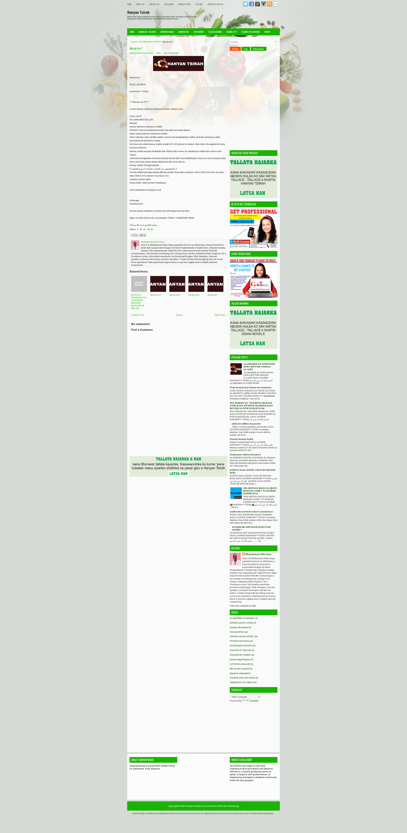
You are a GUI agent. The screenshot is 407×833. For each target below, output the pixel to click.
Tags (246, 49)
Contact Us (154, 4)
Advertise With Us (215, 4)
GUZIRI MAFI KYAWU (150, 41)
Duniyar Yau (183, 31)
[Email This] (132, 235)
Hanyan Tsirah (138, 12)
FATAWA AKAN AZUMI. (242, 636)
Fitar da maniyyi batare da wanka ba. (251, 387)
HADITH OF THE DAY (240, 650)
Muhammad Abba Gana (258, 554)
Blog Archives (258, 49)
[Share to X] (138, 235)
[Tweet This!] (141, 229)
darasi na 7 (136, 48)
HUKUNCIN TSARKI (240, 654)
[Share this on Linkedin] (152, 229)
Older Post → (220, 314)
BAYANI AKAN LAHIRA (242, 622)
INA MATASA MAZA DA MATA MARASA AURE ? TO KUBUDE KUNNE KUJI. (260, 491)
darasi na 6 (174, 294)
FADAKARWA (237, 631)
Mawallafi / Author (147, 31)
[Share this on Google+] (145, 229)
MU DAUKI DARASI (239, 668)
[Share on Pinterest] (148, 229)
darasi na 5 (155, 294)
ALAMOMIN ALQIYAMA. (242, 618)
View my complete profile (243, 605)
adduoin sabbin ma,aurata (246, 423)
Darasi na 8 (193, 294)
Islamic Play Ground (251, 31)
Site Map (199, 4)
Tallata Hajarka (215, 31)
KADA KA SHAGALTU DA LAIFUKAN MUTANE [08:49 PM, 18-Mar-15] (138, 301)
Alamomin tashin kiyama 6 (245, 454)
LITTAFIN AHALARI (240, 664)
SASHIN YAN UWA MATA (242, 677)
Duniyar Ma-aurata (239, 627)
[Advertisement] (222, 17)
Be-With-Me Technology (226, 806)
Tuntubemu (198, 31)
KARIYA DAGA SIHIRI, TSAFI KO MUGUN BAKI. (252, 471)
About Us (140, 4)
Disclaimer (168, 4)
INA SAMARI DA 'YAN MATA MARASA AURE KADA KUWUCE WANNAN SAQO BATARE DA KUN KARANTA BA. (251, 405)
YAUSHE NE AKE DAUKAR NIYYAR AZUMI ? (251, 528)
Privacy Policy (184, 4)
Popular (235, 49)
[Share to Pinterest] (144, 235)
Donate (267, 31)
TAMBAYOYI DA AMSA (241, 682)
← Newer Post (137, 314)
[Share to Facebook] (141, 235)
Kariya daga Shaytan (240, 659)
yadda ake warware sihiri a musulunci (251, 511)
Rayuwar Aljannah (239, 673)
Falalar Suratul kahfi (241, 439)
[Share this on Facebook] (137, 229)
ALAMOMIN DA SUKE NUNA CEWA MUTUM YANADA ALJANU (259, 366)
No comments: (171, 53)
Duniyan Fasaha (167, 31)
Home (129, 4)
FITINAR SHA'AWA (239, 641)
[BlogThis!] (135, 235)
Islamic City (231, 31)
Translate (254, 700)
